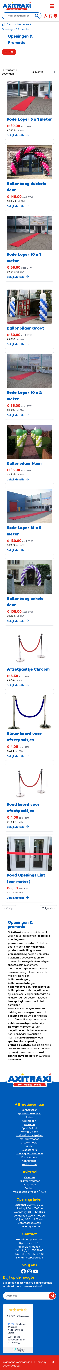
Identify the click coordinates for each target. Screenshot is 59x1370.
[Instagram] (29, 1271)
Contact (29, 1188)
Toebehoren (29, 1164)
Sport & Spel (29, 1128)
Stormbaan (29, 1121)
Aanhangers (29, 1161)
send (53, 1295)
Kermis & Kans (29, 1131)
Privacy (41, 1362)
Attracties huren (19, 24)
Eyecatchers (29, 1150)
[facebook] (23, 1271)
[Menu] (52, 6)
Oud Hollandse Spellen (29, 1135)
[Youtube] (35, 1271)
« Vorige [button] (8, 908)
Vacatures (29, 1184)
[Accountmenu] (45, 15)
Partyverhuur (29, 1157)
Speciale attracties (29, 1113)
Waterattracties (29, 1139)
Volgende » (48, 908)
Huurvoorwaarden (29, 1181)
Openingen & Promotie (29, 1153)
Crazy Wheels (29, 1142)
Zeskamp (29, 1124)
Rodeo (29, 1117)
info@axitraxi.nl (34, 1257)
